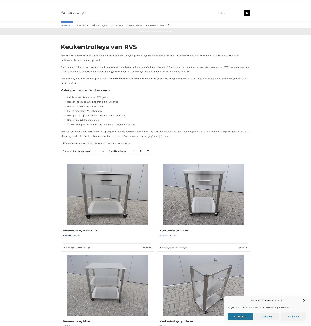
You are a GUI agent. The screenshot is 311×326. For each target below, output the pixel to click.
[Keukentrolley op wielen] (203, 285)
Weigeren (267, 316)
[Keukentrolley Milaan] (107, 285)
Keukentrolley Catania (175, 230)
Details (148, 247)
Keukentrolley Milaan (77, 321)
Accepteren (240, 316)
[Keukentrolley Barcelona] (107, 194)
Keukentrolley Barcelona (80, 230)
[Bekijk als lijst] (147, 151)
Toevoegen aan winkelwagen (78, 247)
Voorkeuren (293, 316)
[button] (304, 300)
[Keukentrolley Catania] (203, 194)
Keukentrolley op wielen (176, 321)
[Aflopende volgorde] (103, 151)
